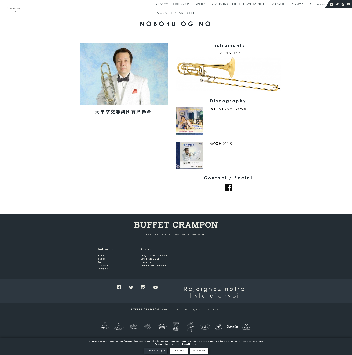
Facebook (331, 4)
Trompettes (103, 268)
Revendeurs (220, 4)
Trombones (103, 265)
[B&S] (134, 327)
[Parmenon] (247, 326)
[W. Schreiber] (204, 326)
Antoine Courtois (14, 11)
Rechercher (311, 4)
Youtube (348, 4)
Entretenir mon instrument (249, 4)
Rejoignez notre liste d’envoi (215, 292)
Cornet (101, 255)
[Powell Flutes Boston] (218, 326)
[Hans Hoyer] (148, 326)
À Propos (162, 4)
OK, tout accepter (156, 351)
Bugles (101, 258)
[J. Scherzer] (190, 326)
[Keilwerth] (162, 326)
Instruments (181, 4)
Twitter (337, 4)
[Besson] (119, 326)
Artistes (200, 4)
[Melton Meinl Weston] (176, 326)
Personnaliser (199, 351)
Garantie (278, 4)
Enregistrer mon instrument (153, 255)
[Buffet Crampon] (105, 327)
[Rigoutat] (233, 326)
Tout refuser (180, 351)
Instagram (342, 4)
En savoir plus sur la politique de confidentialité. (176, 344)
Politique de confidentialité (210, 310)
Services (297, 4)
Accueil (165, 12)
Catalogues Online (149, 258)
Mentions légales (191, 310)
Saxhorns (102, 262)
